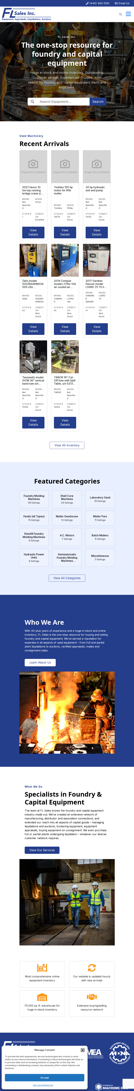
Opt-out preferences (43, 1085)
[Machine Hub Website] (111, 1086)
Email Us (123, 3)
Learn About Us (40, 662)
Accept (45, 1077)
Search (98, 102)
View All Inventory (67, 445)
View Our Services (42, 850)
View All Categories (67, 578)
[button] (82, 1050)
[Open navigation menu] (128, 14)
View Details (33, 232)
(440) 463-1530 (99, 3)
